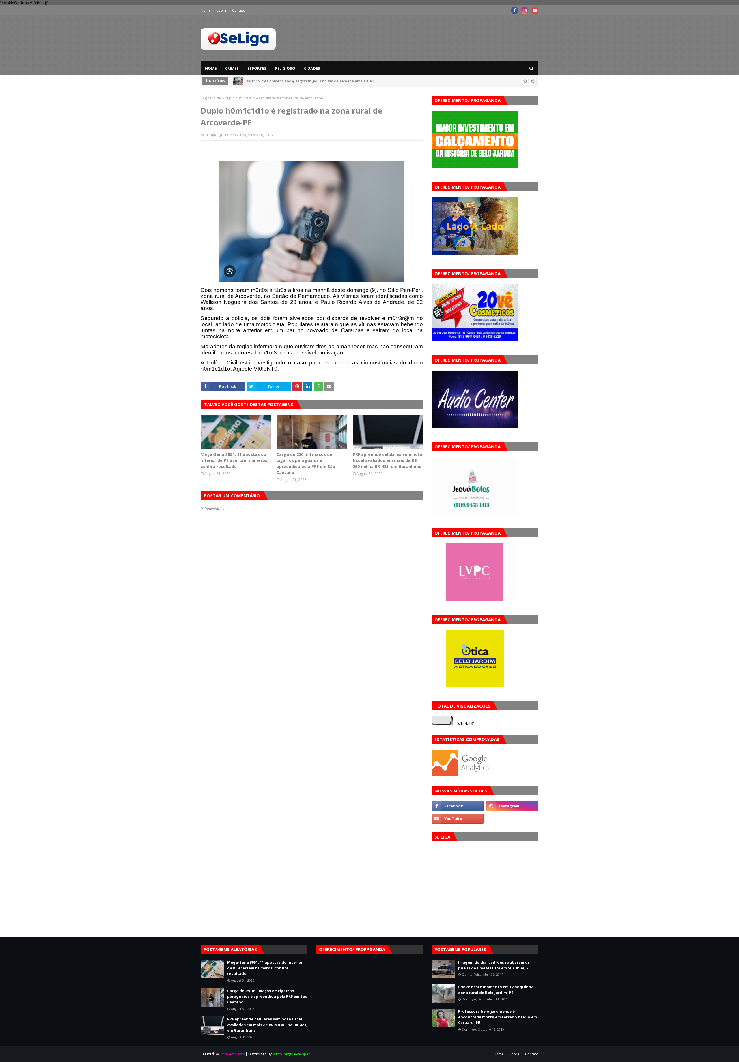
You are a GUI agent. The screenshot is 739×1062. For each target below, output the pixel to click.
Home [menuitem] (211, 68)
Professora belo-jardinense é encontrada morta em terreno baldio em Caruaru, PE (497, 1017)
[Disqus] (312, 715)
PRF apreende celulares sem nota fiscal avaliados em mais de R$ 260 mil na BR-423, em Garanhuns (387, 460)
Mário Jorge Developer (291, 1054)
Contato (238, 10)
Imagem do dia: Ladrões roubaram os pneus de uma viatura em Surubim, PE (494, 965)
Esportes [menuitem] (256, 68)
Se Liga (210, 135)
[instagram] (524, 10)
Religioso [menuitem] (285, 68)
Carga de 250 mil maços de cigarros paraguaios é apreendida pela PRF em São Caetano (306, 463)
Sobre (221, 10)
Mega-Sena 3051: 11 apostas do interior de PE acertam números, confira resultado (234, 460)
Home (206, 10)
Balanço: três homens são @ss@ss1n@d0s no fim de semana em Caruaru (311, 81)
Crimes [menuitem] (232, 68)
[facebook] (514, 10)
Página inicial (211, 98)
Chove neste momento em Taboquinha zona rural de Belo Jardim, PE (495, 989)
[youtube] (534, 10)
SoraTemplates (232, 1054)
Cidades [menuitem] (312, 68)
